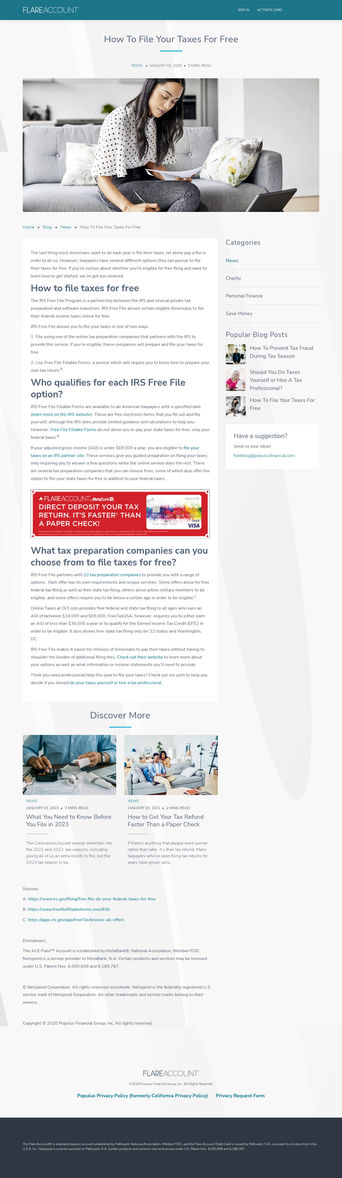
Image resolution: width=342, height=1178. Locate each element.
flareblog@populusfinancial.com (264, 456)
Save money (239, 313)
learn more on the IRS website (61, 414)
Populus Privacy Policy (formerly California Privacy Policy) (142, 1095)
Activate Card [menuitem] (269, 10)
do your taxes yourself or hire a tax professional (115, 683)
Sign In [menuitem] (243, 10)
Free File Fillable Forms (73, 430)
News (137, 65)
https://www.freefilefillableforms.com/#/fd (69, 909)
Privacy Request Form (240, 1095)
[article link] (69, 765)
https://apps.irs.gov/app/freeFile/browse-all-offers (76, 920)
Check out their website (140, 657)
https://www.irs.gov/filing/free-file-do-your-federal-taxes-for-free (92, 899)
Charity (233, 278)
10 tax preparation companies (112, 575)
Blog (47, 227)
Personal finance (244, 296)
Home (28, 227)
